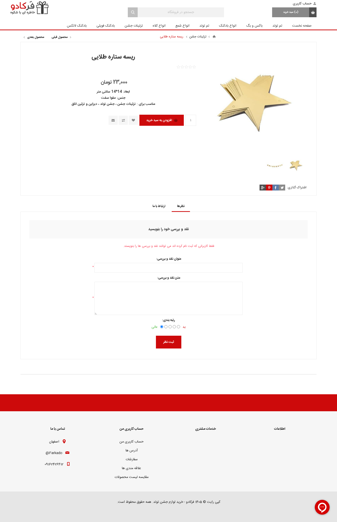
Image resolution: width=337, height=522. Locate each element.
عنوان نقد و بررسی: (168, 259)
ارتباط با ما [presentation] (158, 206)
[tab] (181, 206)
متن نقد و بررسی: (168, 278)
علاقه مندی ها (131, 468)
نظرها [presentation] (181, 206)
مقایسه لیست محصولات (131, 477)
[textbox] (181, 12)
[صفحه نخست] (214, 37)
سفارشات (132, 459)
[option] (295, 165)
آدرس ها (132, 451)
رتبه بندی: (168, 320)
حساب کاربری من (131, 442)
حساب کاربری (302, 4)
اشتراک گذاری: (296, 187)
